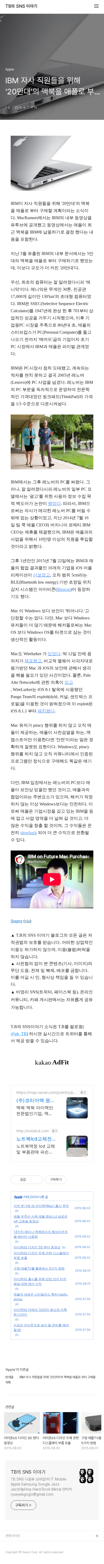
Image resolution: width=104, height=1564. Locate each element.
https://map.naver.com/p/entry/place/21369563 (46, 1092)
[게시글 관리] (37, 1180)
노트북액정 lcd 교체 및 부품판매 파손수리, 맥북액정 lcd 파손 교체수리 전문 (35, 1149)
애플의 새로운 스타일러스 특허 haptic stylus (41, 1296)
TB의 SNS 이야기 (21, 6)
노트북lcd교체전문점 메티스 (34, 1139)
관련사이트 (12, 1536)
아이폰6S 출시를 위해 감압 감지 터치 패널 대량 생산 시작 (40, 1281)
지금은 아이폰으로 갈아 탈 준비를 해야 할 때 (41, 1327)
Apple (18, 1197)
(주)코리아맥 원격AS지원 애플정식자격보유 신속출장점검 (35, 1101)
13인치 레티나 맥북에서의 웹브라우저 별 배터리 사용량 (41, 1234)
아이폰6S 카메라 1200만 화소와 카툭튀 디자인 (40, 1312)
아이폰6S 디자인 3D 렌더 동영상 (37, 1247)
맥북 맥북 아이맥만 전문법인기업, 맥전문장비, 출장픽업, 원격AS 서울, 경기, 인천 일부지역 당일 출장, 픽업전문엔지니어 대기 (35, 1110)
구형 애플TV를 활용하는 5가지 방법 (39, 1268)
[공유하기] (30, 1180)
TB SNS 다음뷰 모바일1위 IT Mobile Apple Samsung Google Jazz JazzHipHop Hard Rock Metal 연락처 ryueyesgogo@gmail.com (41, 1486)
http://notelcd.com (32, 1131)
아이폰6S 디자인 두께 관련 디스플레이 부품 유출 (41, 1255)
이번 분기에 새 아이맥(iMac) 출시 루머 (41, 1206)
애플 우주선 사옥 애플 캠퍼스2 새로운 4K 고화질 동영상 (40, 1218)
